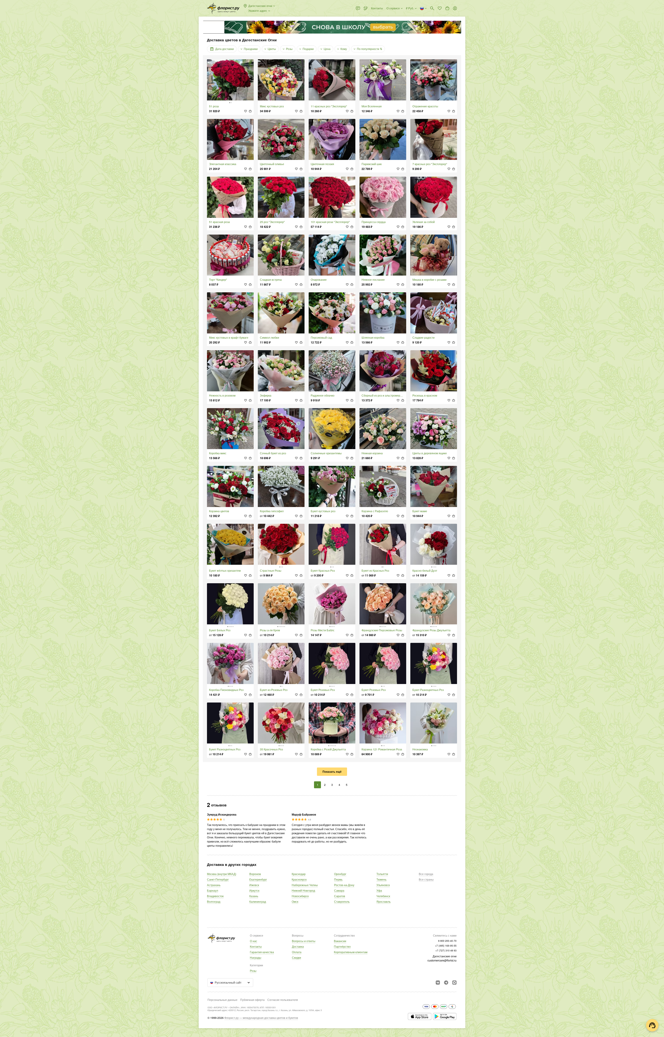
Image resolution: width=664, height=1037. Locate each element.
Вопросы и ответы (303, 941)
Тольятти (382, 874)
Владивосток (215, 896)
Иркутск (254, 890)
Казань (253, 896)
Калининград (257, 902)
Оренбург (340, 874)
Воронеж (255, 874)
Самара (339, 890)
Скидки (296, 958)
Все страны (426, 879)
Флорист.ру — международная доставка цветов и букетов (261, 1018)
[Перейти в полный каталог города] (223, 8)
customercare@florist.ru (441, 960)
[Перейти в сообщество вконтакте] (437, 982)
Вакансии (340, 941)
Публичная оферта (252, 1000)
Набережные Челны (305, 885)
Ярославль (383, 902)
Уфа (379, 890)
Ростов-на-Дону (344, 885)
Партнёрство (342, 946)
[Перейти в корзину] (447, 8)
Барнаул (212, 890)
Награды (255, 958)
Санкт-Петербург (218, 879)
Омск (295, 902)
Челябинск (383, 896)
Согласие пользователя (282, 1000)
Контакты (256, 946)
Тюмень (381, 879)
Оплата (296, 952)
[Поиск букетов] (432, 8)
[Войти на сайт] (454, 8)
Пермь (338, 879)
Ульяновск (383, 885)
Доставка (298, 946)
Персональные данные (222, 1000)
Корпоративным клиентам (350, 952)
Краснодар (299, 874)
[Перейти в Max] (454, 982)
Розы (253, 971)
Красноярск (299, 879)
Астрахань (213, 885)
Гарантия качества (262, 952)
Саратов (339, 896)
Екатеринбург (258, 879)
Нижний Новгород (303, 890)
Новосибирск (300, 896)
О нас (253, 941)
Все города (426, 874)
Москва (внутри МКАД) (221, 874)
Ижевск (254, 885)
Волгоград (213, 902)
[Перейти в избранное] (439, 8)
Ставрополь (342, 902)
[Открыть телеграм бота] (446, 982)
